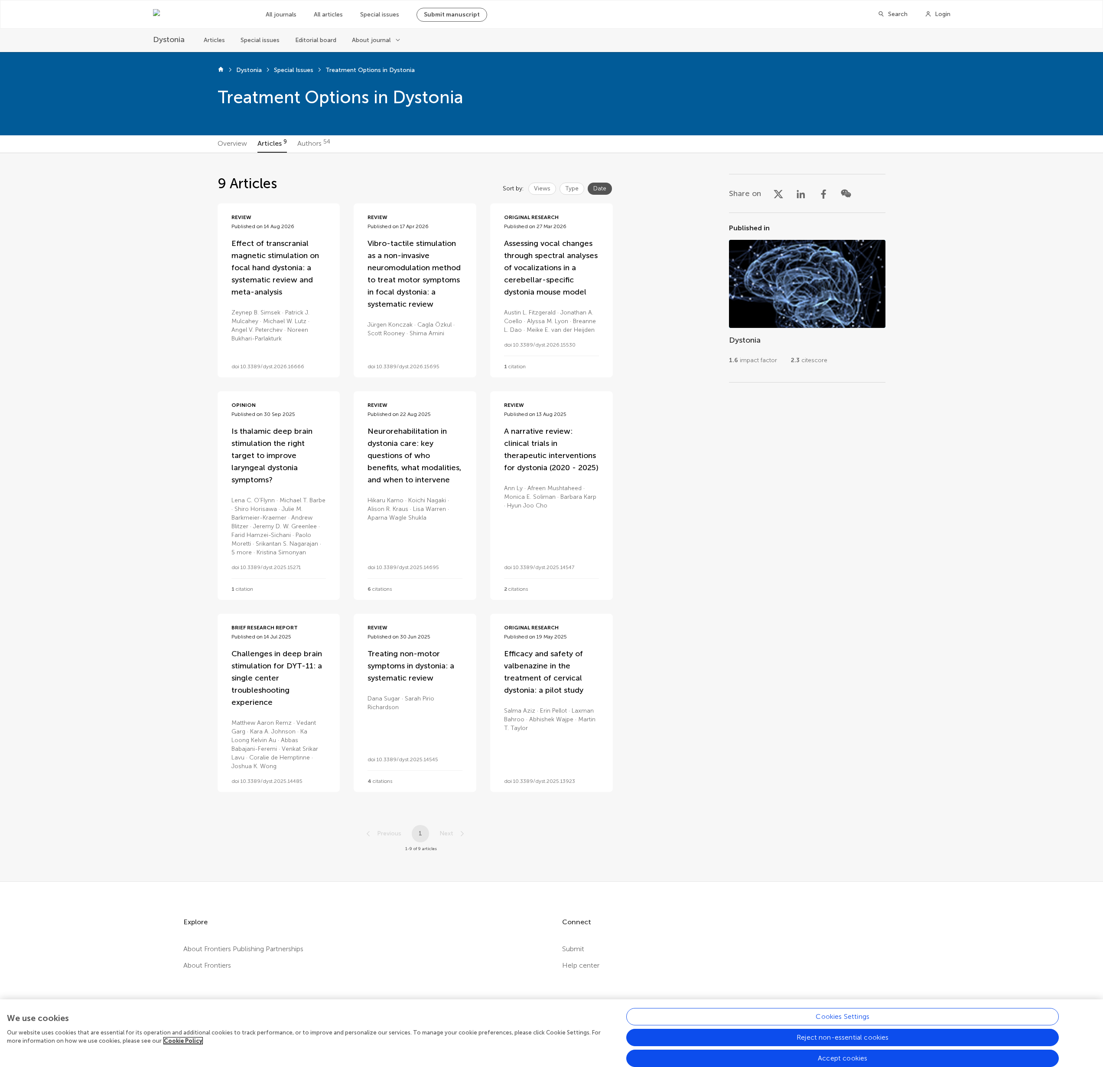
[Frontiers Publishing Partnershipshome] (200, 14)
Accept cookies (842, 1058)
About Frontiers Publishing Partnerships (243, 949)
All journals (281, 14)
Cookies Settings (842, 1016)
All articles (328, 14)
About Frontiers (207, 965)
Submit (573, 949)
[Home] (221, 70)
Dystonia (249, 70)
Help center (580, 965)
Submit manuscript (452, 14)
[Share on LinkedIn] (801, 193)
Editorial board (315, 40)
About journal (371, 40)
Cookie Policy (183, 1041)
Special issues (379, 14)
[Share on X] (778, 193)
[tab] (232, 144)
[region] (551, 1033)
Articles (214, 40)
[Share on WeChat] (846, 193)
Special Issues (293, 70)
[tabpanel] (551, 517)
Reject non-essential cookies (842, 1037)
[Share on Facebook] (823, 193)
